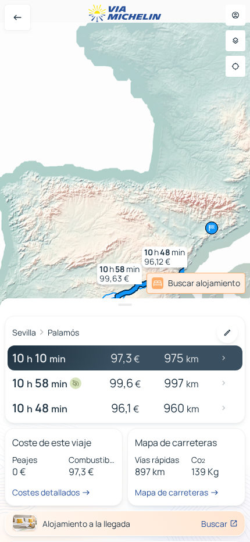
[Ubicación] (235, 66)
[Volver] (17, 17)
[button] (119, 273)
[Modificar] (227, 332)
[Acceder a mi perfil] (235, 15)
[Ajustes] (235, 40)
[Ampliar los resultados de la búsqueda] (125, 304)
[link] (217, 283)
